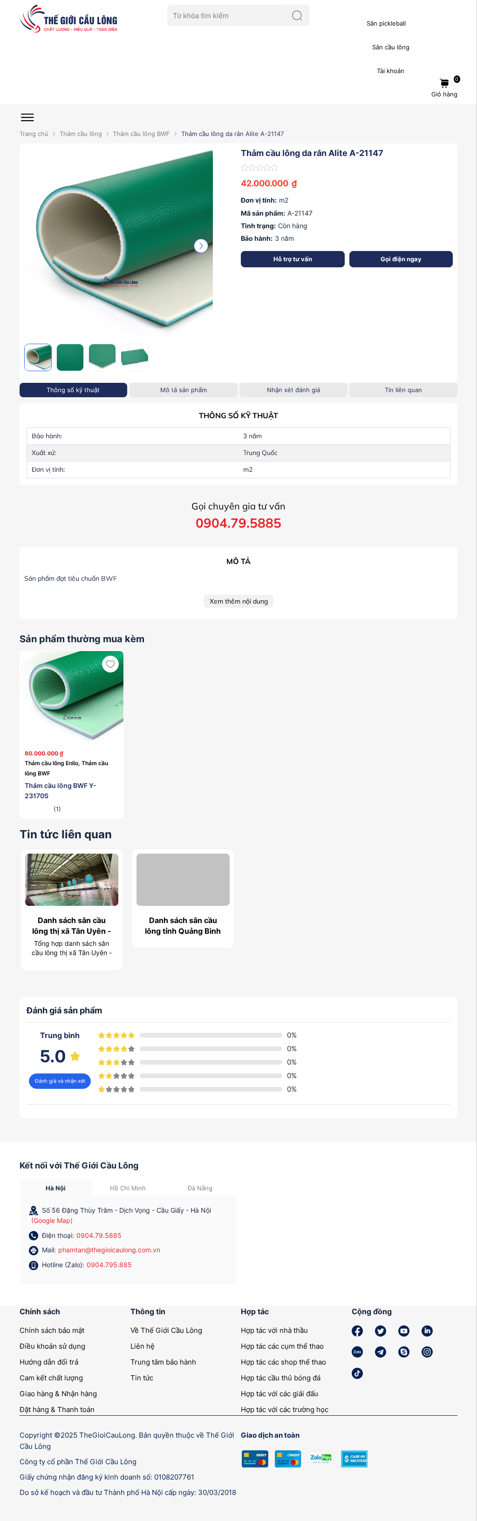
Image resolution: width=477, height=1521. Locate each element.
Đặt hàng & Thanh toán (57, 1409)
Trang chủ (34, 133)
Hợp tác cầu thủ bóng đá (280, 1377)
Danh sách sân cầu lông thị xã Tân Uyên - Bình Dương (71, 931)
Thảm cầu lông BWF (141, 133)
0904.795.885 (109, 1265)
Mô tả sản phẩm (183, 390)
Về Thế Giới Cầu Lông (166, 1330)
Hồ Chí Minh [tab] (128, 1188)
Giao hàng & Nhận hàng (58, 1393)
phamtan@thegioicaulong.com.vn (109, 1250)
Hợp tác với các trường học (284, 1409)
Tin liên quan (403, 390)
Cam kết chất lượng (51, 1377)
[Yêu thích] (110, 664)
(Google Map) (52, 1220)
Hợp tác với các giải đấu (279, 1393)
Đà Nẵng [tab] (200, 1188)
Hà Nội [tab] (56, 1188)
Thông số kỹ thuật (73, 390)
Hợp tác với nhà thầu (274, 1330)
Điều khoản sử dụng (52, 1346)
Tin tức (141, 1377)
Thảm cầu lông (81, 133)
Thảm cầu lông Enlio (53, 763)
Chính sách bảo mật (52, 1330)
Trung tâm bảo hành (163, 1362)
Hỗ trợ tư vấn (292, 259)
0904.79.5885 (99, 1235)
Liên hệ (142, 1346)
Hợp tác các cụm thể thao (282, 1346)
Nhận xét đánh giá (293, 390)
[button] (201, 245)
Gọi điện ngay (401, 259)
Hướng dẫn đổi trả (49, 1362)
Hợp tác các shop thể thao (283, 1362)
